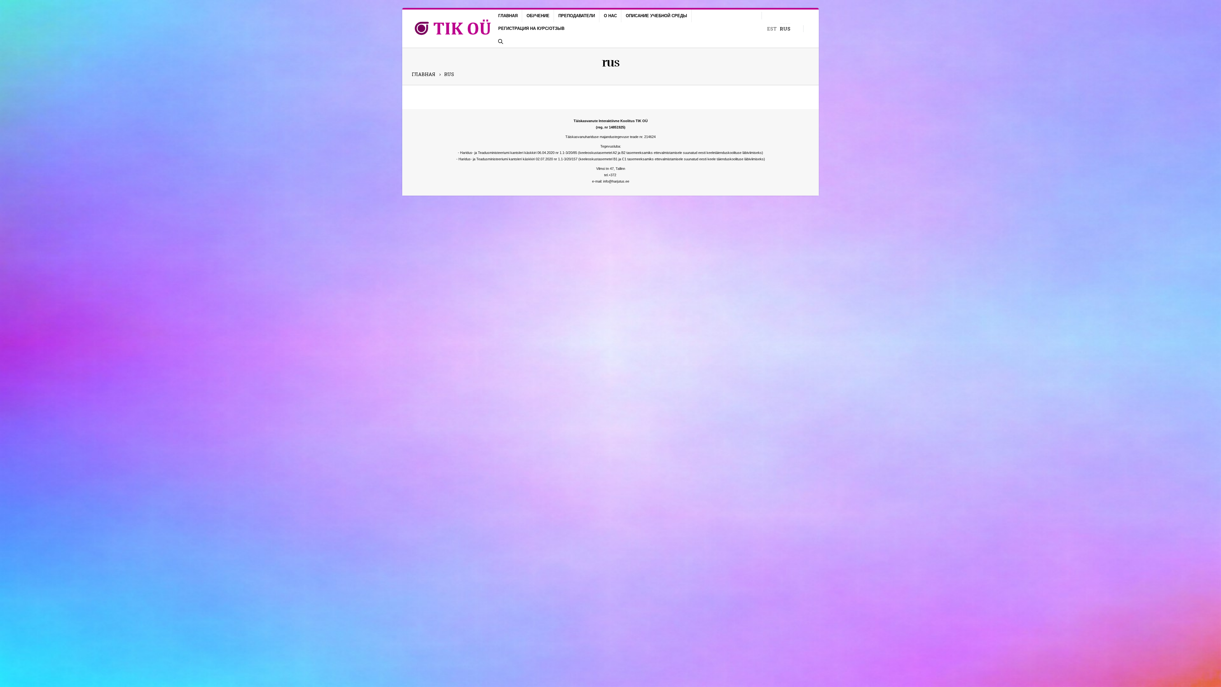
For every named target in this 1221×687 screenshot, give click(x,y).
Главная (508, 15)
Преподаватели (576, 15)
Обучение (538, 15)
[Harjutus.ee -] (453, 29)
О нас (610, 15)
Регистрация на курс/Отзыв (531, 28)
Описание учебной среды (656, 15)
